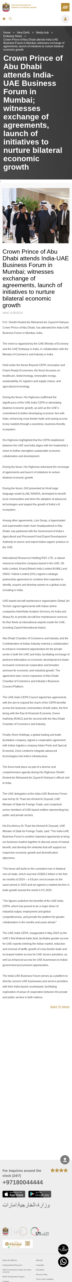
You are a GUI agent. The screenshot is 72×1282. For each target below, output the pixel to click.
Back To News (59, 1006)
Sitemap (39, 1260)
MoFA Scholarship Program (14, 1277)
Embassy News (12, 36)
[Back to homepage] (20, 10)
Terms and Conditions (45, 1279)
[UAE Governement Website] (15, 1231)
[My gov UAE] (40, 1231)
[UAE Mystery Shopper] (17, 1244)
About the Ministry (10, 1260)
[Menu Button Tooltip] (42, 19)
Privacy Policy (42, 1274)
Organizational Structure (12, 1265)
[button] (63, 1249)
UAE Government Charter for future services (17, 1271)
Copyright (40, 1265)
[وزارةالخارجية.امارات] (26, 1205)
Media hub (42, 32)
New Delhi (23, 32)
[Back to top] (64, 1159)
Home (7, 32)
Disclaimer (40, 1270)
